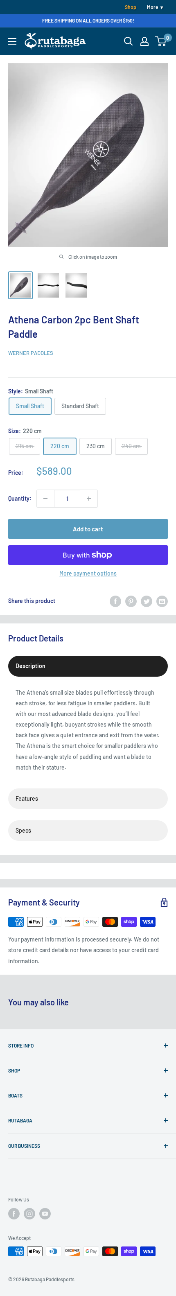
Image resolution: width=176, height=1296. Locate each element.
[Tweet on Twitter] (146, 601)
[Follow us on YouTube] (45, 1213)
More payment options (88, 573)
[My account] (144, 41)
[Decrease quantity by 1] (45, 498)
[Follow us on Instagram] (29, 1213)
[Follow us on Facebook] (14, 1213)
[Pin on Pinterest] (131, 601)
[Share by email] (162, 601)
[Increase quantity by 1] (88, 498)
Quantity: (20, 498)
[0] (161, 41)
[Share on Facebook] (115, 601)
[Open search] (128, 41)
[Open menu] (12, 41)
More (152, 7)
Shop (130, 7)
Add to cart (88, 529)
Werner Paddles (30, 353)
